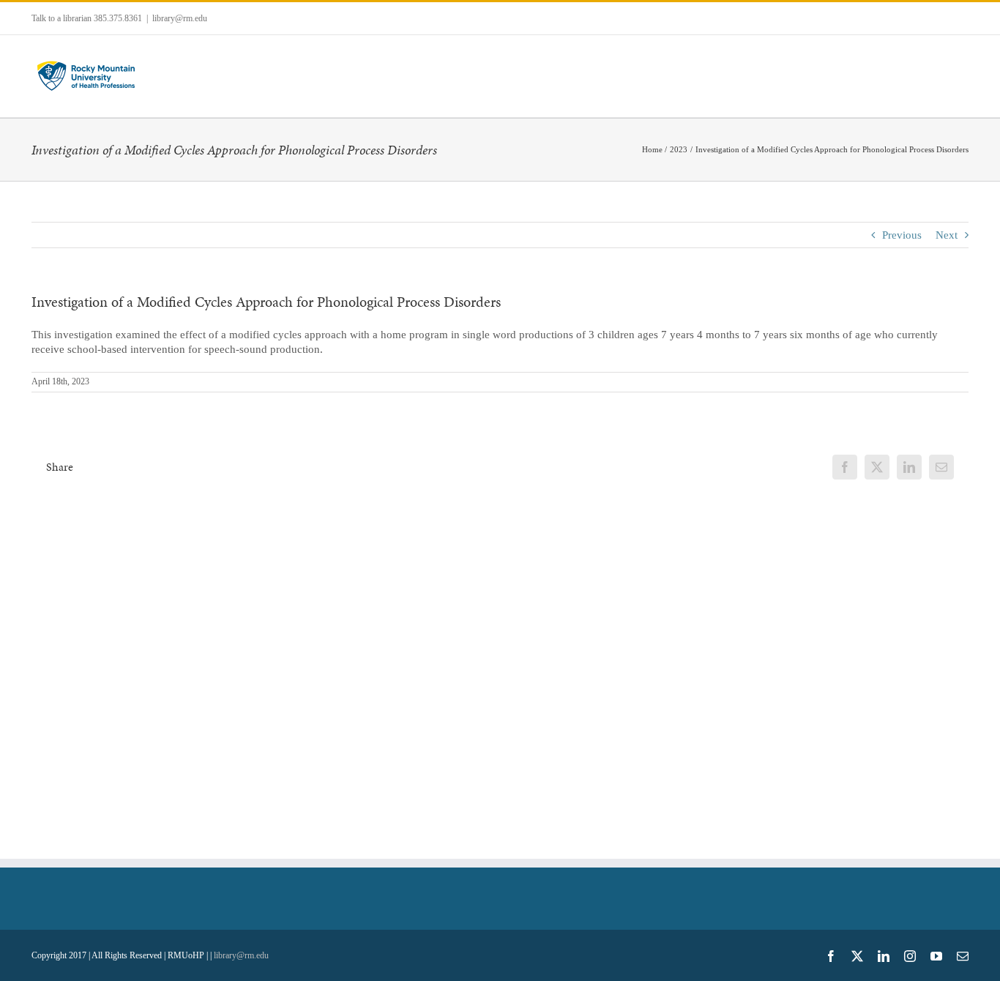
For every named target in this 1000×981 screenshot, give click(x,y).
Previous (902, 235)
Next (947, 235)
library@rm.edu (179, 18)
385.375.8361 (118, 18)
